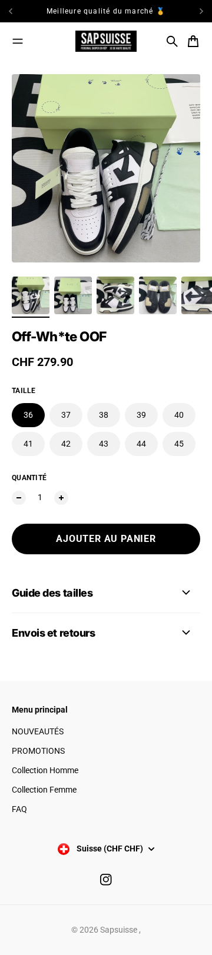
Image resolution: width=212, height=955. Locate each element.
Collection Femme (44, 789)
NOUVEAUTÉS (38, 731)
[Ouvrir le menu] (18, 41)
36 (28, 415)
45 (179, 443)
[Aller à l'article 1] (30, 295)
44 (141, 443)
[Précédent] (21, 11)
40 (179, 415)
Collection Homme (45, 770)
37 (66, 415)
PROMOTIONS (38, 751)
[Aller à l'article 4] (158, 295)
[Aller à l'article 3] (115, 295)
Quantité (29, 478)
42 (66, 443)
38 (103, 415)
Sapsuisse (119, 929)
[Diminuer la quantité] (19, 498)
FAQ (19, 809)
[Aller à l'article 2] (73, 295)
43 (103, 443)
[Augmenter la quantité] (61, 498)
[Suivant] (201, 11)
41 (28, 443)
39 (141, 415)
